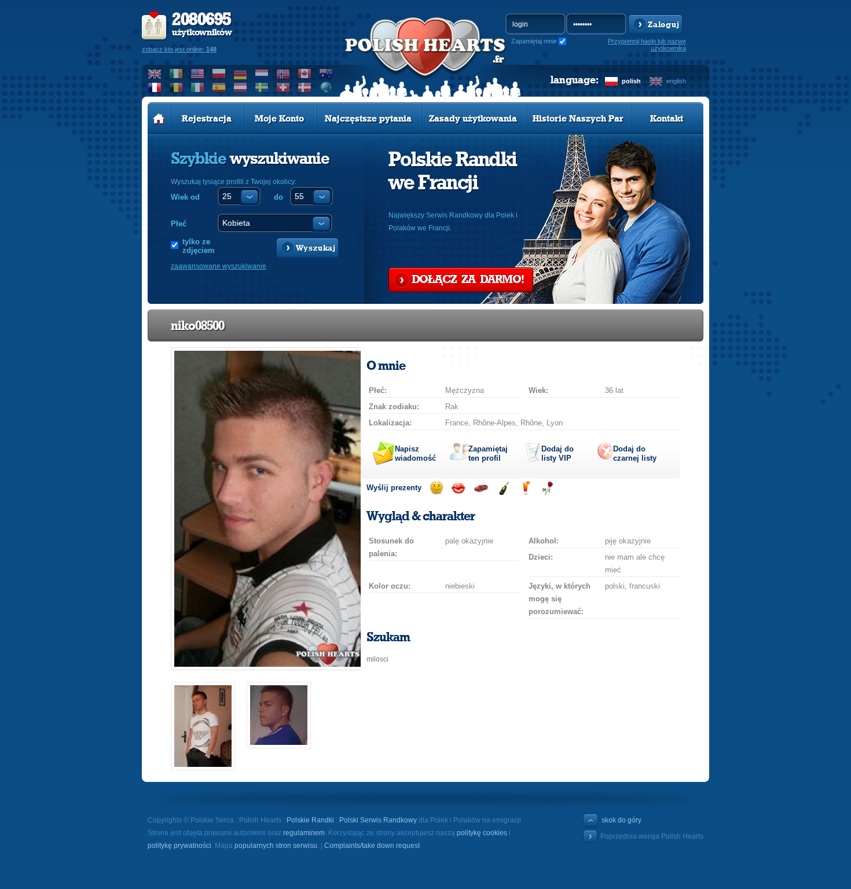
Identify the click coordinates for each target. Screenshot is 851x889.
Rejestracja (207, 118)
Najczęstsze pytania (368, 118)
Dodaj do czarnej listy (634, 453)
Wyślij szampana (503, 488)
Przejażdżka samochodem (481, 488)
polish (631, 81)
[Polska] (219, 73)
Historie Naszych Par (578, 118)
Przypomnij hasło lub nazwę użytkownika (647, 45)
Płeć (178, 223)
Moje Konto (279, 118)
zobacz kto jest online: (179, 49)
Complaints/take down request (372, 846)
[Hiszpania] (219, 87)
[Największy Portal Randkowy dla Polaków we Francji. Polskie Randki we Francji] (425, 58)
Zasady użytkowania (473, 118)
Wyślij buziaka (458, 488)
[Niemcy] (240, 73)
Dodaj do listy (557, 453)
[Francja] (155, 87)
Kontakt (666, 118)
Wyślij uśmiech (436, 488)
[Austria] (240, 87)
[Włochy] (197, 87)
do (278, 197)
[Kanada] (305, 73)
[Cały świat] (326, 87)
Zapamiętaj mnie (534, 41)
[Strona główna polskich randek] (159, 118)
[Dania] (305, 87)
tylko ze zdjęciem (198, 246)
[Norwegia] (283, 73)
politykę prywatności (179, 846)
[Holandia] (262, 73)
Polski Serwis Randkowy (378, 820)
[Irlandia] (176, 73)
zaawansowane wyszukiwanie (218, 266)
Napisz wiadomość (415, 453)
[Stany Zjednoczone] (197, 73)
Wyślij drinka (525, 488)
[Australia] (326, 73)
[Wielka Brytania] (155, 73)
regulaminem (304, 833)
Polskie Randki (310, 820)
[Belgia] (176, 87)
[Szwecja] (262, 87)
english (676, 81)
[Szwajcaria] (283, 87)
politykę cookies (482, 833)
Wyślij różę (547, 488)
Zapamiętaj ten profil (488, 453)
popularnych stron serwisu (275, 846)
